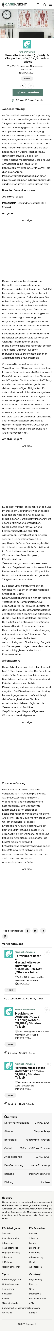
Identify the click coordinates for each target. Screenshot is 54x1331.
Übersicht (6, 1233)
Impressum (34, 1308)
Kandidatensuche (10, 1238)
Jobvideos (7, 1257)
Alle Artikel (7, 1312)
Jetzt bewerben (29, 92)
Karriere (6, 1298)
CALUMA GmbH (27, 51)
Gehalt (32, 1262)
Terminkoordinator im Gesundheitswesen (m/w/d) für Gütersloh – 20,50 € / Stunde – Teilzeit (28, 964)
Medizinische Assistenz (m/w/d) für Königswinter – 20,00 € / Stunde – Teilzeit (28, 1020)
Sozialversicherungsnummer (15, 1308)
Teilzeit (27, 79)
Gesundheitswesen (25, 952)
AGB (31, 1303)
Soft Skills (7, 1293)
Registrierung (35, 1279)
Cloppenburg (42, 1131)
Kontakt (33, 1312)
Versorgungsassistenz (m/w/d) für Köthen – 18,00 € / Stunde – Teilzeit (30, 1072)
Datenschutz (35, 1293)
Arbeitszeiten (35, 1266)
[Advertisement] (27, 249)
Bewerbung (34, 1252)
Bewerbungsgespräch (12, 1279)
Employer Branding (11, 1252)
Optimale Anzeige (10, 1284)
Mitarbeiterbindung (11, 1303)
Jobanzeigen (8, 1243)
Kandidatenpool (10, 1247)
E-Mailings (7, 1262)
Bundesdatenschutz (38, 1298)
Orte (31, 1289)
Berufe (32, 1243)
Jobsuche (33, 1238)
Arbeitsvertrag (36, 1257)
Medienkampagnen (11, 1266)
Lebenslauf (34, 1247)
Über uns (33, 1284)
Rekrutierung (8, 1289)
